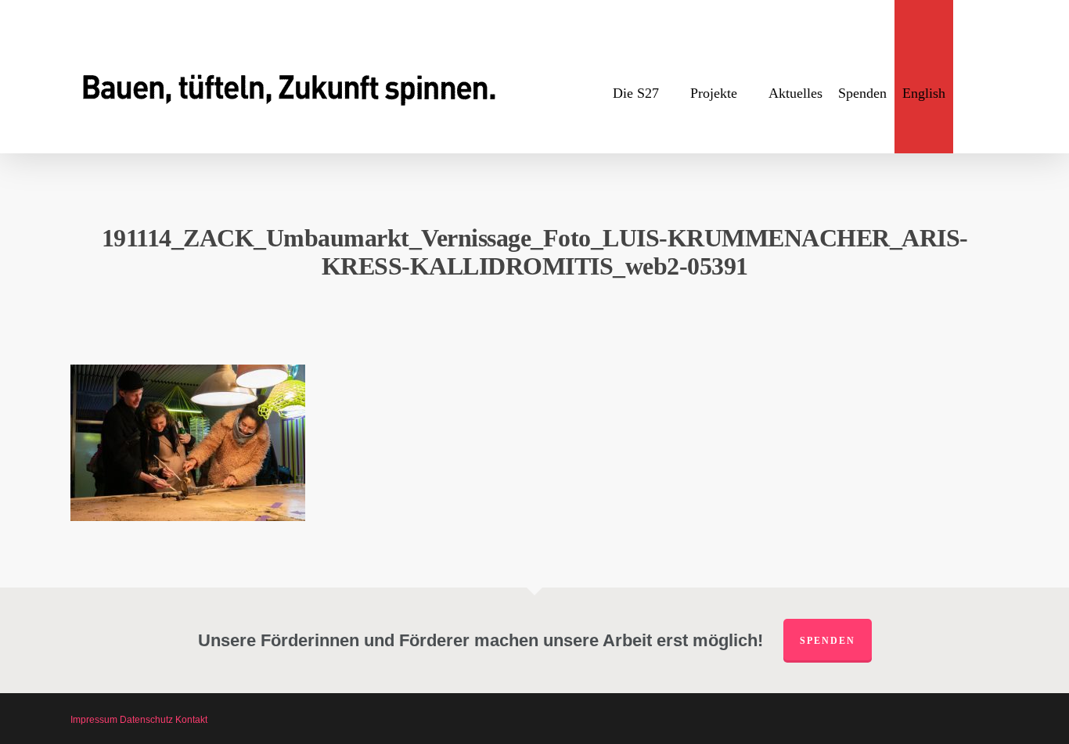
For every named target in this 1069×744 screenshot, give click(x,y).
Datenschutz (146, 719)
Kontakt (191, 719)
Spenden (827, 640)
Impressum (93, 719)
